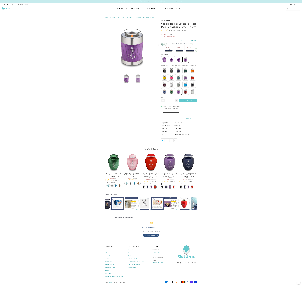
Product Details (170, 118)
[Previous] (106, 45)
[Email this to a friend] (175, 140)
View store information (171, 112)
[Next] (158, 45)
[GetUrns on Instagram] (12, 4)
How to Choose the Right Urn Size (114, 276)
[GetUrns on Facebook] (4, 4)
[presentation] (124, 183)
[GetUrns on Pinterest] (10, 4)
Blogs (106, 250)
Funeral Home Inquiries (134, 258)
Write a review (181, 30)
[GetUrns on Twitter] (2, 4)
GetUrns (111, 282)
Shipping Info (108, 261)
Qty (162, 97)
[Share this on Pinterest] (171, 140)
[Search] (298, 9)
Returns (107, 258)
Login (293, 4)
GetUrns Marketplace (134, 264)
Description (188, 118)
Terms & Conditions (110, 267)
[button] (138, 9)
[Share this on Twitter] (163, 140)
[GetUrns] (6, 8)
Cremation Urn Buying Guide (136, 261)
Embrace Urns (132, 267)
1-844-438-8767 (24, 4)
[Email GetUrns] (18, 4)
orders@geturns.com (158, 262)
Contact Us (131, 253)
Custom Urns (132, 256)
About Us (130, 250)
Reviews (107, 270)
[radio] (164, 59)
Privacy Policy (108, 256)
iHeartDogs (108, 273)
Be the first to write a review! (151, 235)
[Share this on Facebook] (167, 140)
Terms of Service (109, 264)
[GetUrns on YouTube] (7, 4)
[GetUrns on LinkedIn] (15, 4)
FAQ (106, 253)
